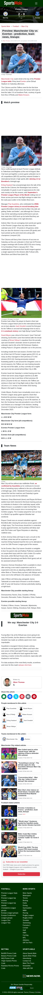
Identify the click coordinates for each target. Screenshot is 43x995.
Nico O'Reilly (11, 714)
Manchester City (7, 79)
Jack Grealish (21, 326)
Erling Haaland (6, 185)
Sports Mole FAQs (29, 956)
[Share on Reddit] (22, 696)
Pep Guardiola (13, 204)
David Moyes (6, 335)
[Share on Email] (28, 696)
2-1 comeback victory (9, 331)
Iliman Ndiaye (15, 340)
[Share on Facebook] (10, 696)
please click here (25, 665)
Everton (37, 18)
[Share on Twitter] (16, 696)
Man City (5, 18)
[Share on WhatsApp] (3, 696)
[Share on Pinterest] (34, 696)
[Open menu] (36, 3)
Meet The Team (28, 963)
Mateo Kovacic (23, 95)
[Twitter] (14, 685)
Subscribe (21, 874)
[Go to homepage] (13, 3)
